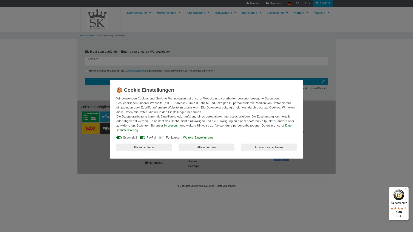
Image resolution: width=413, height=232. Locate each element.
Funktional (173, 137)
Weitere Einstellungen (198, 137)
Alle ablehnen (206, 147)
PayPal (151, 137)
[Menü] (406, 189)
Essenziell (130, 137)
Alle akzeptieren (144, 147)
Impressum (171, 125)
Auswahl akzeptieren (269, 147)
